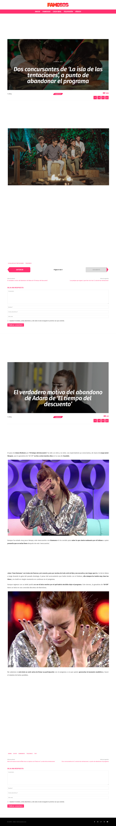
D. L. (11, 94)
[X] (99, 97)
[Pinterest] (103, 97)
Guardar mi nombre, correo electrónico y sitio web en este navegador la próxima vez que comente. (37, 320)
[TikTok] (101, 822)
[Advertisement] (58, 26)
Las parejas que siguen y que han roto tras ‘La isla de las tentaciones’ (89, 280)
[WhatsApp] (107, 97)
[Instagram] (98, 822)
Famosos (58, 94)
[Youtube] (107, 822)
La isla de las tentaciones (16, 263)
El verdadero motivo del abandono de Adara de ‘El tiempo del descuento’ (27, 280)
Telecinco (28, 263)
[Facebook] (95, 97)
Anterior (19, 270)
